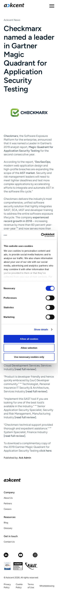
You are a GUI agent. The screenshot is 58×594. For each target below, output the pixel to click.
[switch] (50, 297)
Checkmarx (11, 136)
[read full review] (25, 369)
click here (45, 450)
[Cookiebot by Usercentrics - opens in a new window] (41, 235)
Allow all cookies (29, 338)
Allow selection (29, 348)
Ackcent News (12, 20)
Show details (41, 329)
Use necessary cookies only (29, 356)
